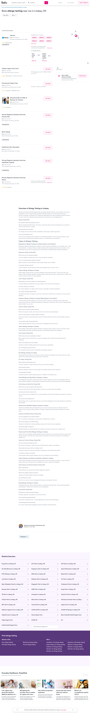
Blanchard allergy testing (30, 642)
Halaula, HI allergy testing (75, 644)
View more (33, 43)
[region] (73, 50)
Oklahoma (20, 7)
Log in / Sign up (83, 2)
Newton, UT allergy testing (54, 649)
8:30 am (42, 37)
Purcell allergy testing (29, 644)
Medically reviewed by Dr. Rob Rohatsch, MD (34, 525)
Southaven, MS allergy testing (76, 642)
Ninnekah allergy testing (9, 644)
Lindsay (25, 7)
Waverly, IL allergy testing (75, 646)
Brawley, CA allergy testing (54, 651)
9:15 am (42, 41)
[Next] (87, 675)
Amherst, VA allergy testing (54, 646)
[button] (78, 38)
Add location (82, 76)
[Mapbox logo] (59, 69)
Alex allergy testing (7, 642)
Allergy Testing (13, 7)
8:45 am (49, 37)
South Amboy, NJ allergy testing (55, 644)
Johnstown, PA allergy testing (54, 642)
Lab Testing (7, 7)
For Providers (70, 2)
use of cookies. (63, 709)
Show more (49, 48)
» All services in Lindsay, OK (40, 626)
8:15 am (34, 37)
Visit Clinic (48, 69)
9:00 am (34, 41)
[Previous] (84, 675)
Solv (3, 7)
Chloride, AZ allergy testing (76, 649)
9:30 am (49, 41)
